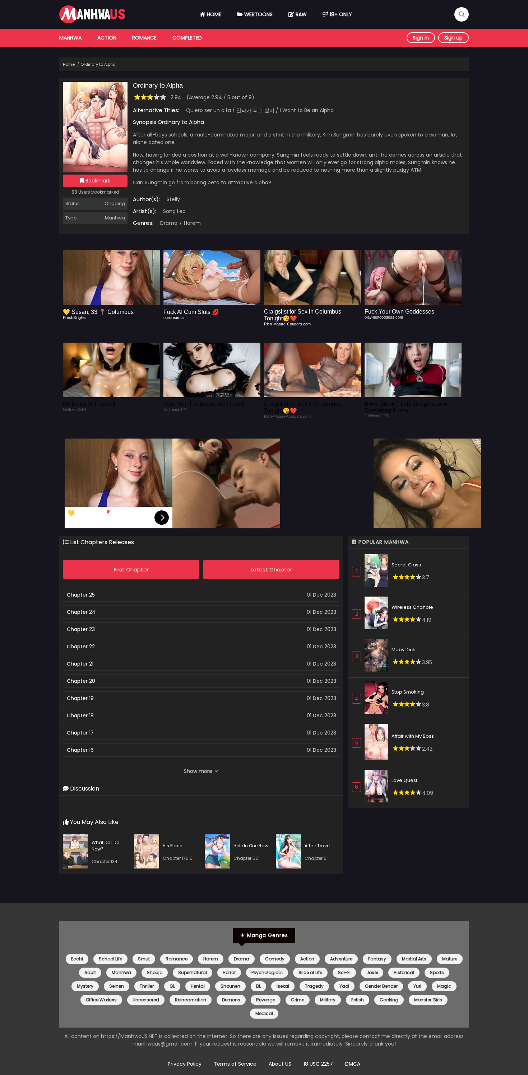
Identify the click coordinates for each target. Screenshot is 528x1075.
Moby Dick (403, 649)
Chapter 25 (81, 594)
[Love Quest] (378, 787)
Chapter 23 (81, 629)
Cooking (389, 1000)
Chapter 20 (81, 681)
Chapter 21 (80, 663)
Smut (144, 959)
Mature (449, 959)
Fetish (357, 1000)
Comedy (274, 959)
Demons (231, 1000)
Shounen (230, 986)
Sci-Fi (344, 972)
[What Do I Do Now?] (77, 852)
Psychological (267, 972)
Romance (144, 37)
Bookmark (97, 180)
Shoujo (154, 972)
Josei (372, 972)
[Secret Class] (378, 571)
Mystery (85, 986)
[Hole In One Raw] (219, 852)
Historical (404, 972)
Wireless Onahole (412, 607)
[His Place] (148, 852)
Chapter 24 (81, 612)
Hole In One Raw (250, 846)
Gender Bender (381, 986)
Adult (90, 972)
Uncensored (146, 1000)
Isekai (283, 986)
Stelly (173, 199)
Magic (444, 986)
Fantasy (377, 959)
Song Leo (174, 211)
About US (280, 1063)
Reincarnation (190, 1000)
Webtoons (258, 14)
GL (172, 986)
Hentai (198, 986)
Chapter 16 (80, 750)
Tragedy (314, 986)
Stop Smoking (408, 692)
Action (106, 37)
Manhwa (70, 37)
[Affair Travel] (290, 852)
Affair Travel (317, 846)
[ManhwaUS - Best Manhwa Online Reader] (92, 21)
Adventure (341, 959)
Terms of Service (235, 1063)
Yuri (417, 986)
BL (258, 986)
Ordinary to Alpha (98, 64)
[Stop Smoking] (378, 698)
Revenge (265, 1000)
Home (213, 14)
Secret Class (406, 564)
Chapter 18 (80, 715)
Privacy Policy (185, 1063)
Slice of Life (310, 972)
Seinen (116, 986)
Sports (437, 972)
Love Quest (404, 780)
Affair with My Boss (413, 736)
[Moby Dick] (378, 656)
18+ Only (340, 14)
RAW (300, 14)
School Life (110, 959)
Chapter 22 (81, 646)
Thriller (147, 986)
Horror (229, 972)
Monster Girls (428, 1000)
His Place (172, 846)
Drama (168, 223)
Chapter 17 (80, 732)
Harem (191, 223)
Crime (297, 1000)
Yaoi (344, 986)
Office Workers (101, 1000)
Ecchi (77, 959)
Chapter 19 (80, 698)
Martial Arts (414, 959)
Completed (187, 37)
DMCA (352, 1063)
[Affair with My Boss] (378, 743)
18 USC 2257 (318, 1063)
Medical (264, 1013)
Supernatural (192, 972)
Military (327, 1000)
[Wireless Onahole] (378, 614)
